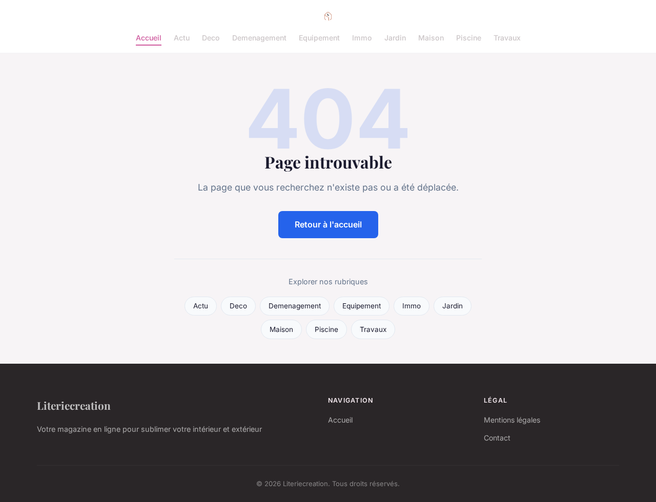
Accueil (148, 37)
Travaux (507, 37)
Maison (431, 37)
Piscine (468, 37)
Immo (362, 37)
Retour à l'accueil (328, 224)
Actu (182, 37)
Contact (497, 437)
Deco (211, 37)
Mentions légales (512, 419)
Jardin (395, 37)
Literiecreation (74, 405)
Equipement (319, 37)
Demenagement (259, 37)
